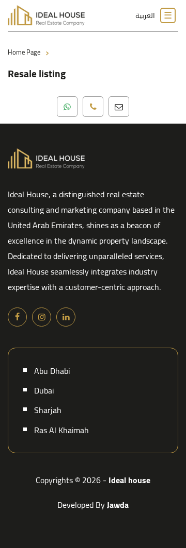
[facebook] (17, 317)
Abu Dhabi (52, 371)
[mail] (119, 106)
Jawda (118, 504)
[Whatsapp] (67, 106)
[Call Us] (93, 106)
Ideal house (129, 480)
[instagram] (42, 317)
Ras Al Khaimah (61, 430)
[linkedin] (66, 317)
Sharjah (47, 410)
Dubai (44, 390)
